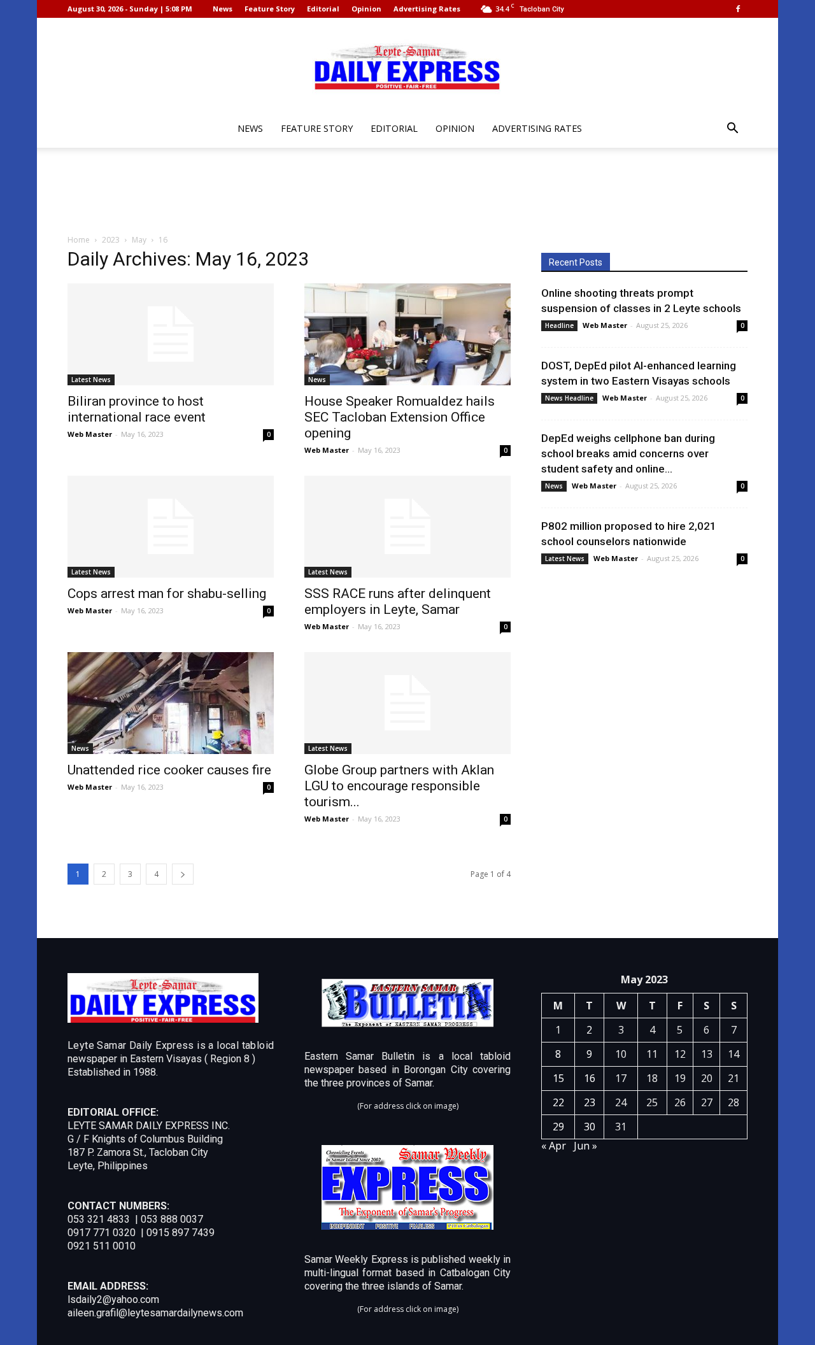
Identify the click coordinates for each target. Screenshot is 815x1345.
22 (558, 1102)
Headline (559, 325)
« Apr (553, 1146)
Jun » (585, 1146)
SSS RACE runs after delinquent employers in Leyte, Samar (397, 601)
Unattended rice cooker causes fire (169, 770)
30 (589, 1127)
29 (558, 1127)
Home (78, 239)
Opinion (366, 8)
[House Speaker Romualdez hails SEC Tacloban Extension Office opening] (407, 334)
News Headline (569, 398)
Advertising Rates (426, 8)
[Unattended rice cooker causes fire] (170, 703)
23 (589, 1102)
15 (558, 1078)
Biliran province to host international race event (136, 409)
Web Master (89, 434)
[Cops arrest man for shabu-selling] (170, 527)
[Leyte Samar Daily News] (407, 65)
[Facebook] (738, 9)
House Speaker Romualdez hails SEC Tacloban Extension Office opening (399, 417)
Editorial (323, 8)
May (139, 239)
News (222, 8)
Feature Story (269, 8)
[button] (732, 130)
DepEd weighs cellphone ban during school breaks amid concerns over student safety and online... (628, 453)
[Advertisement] (407, 191)
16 (589, 1078)
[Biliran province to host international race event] (170, 334)
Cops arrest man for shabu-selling (166, 593)
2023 (111, 239)
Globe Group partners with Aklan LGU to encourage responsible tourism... (399, 785)
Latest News (91, 379)
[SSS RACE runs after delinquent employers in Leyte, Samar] (407, 527)
